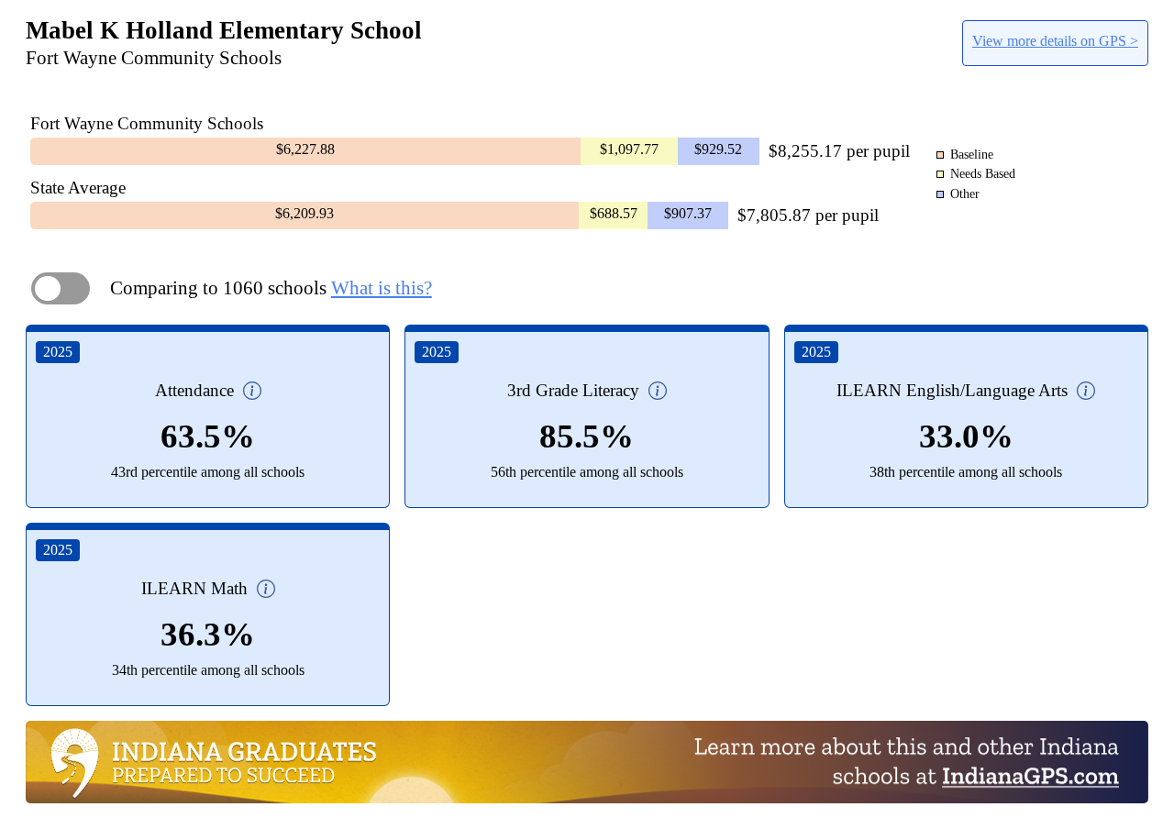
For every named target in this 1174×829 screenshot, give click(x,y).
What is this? (381, 288)
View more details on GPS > (1055, 41)
